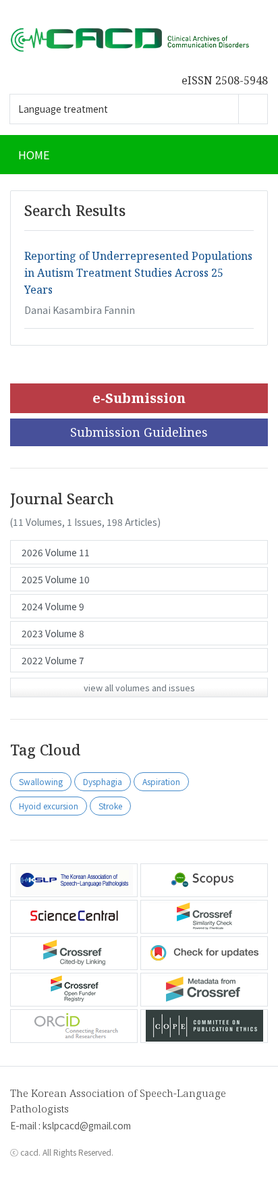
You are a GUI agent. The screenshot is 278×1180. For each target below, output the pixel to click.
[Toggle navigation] (251, 154)
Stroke (110, 805)
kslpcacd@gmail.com (87, 1125)
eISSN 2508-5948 (225, 80)
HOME (33, 154)
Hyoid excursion (48, 805)
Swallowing (41, 781)
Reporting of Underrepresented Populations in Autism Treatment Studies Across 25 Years (138, 272)
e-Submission (139, 398)
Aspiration (161, 781)
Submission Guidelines (139, 432)
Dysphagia (102, 781)
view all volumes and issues (139, 687)
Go (253, 109)
